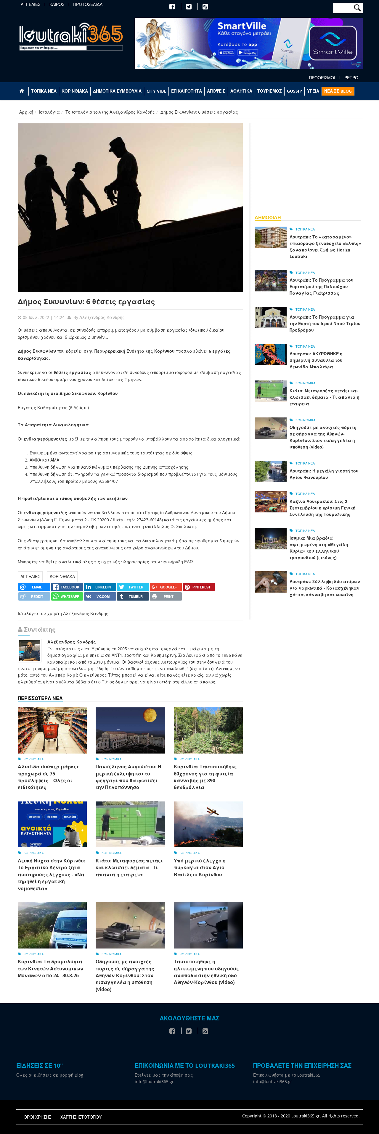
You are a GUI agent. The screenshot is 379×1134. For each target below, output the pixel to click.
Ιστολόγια (49, 112)
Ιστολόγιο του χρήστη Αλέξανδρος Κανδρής (63, 613)
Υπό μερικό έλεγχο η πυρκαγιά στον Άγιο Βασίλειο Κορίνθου (200, 867)
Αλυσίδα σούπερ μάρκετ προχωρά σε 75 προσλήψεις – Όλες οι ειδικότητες (48, 777)
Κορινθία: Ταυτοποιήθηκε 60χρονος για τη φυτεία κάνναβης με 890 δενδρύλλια (205, 777)
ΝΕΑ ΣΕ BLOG (338, 91)
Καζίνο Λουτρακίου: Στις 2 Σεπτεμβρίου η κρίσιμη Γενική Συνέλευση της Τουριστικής (323, 508)
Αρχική (26, 112)
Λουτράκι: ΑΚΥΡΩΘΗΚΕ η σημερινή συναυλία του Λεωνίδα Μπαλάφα (316, 360)
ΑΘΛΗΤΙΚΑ (241, 91)
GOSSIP (294, 91)
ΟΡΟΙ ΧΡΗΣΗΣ (37, 1117)
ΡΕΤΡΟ (351, 77)
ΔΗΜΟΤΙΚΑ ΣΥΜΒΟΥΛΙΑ (117, 91)
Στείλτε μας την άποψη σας (164, 1075)
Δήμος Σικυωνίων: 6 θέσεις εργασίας (86, 301)
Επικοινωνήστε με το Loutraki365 (286, 1075)
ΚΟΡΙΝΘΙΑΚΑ (75, 91)
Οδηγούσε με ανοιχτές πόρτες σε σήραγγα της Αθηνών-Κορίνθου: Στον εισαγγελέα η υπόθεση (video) (125, 975)
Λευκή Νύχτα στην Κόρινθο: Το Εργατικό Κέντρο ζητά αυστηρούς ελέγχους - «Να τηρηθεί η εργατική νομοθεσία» (51, 874)
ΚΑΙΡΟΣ (56, 4)
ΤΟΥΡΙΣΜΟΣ (269, 91)
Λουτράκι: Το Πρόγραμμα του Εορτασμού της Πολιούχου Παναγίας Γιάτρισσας (322, 286)
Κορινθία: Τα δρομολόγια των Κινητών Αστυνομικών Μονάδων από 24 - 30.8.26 (50, 968)
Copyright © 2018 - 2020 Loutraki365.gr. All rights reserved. (301, 1116)
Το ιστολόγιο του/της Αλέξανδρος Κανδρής (110, 112)
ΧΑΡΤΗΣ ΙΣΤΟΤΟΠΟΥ (81, 1117)
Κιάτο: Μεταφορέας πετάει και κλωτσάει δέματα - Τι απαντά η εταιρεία (129, 867)
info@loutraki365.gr (154, 1081)
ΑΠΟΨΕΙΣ (216, 91)
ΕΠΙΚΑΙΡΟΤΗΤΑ (186, 91)
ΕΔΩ (188, 561)
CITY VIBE (156, 91)
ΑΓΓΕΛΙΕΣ (30, 4)
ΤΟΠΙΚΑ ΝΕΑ (44, 91)
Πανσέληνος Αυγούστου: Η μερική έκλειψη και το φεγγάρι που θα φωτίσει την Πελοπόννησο (128, 777)
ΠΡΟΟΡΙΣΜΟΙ (322, 77)
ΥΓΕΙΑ (313, 91)
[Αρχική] (71, 36)
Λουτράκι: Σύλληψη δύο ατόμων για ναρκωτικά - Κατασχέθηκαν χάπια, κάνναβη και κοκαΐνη (325, 588)
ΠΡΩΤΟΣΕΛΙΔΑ (87, 4)
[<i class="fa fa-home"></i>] (22, 91)
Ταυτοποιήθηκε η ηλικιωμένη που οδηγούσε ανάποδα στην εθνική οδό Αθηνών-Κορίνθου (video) (206, 971)
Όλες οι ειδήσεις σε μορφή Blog (49, 1075)
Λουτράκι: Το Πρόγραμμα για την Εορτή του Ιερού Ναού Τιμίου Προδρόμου (325, 323)
